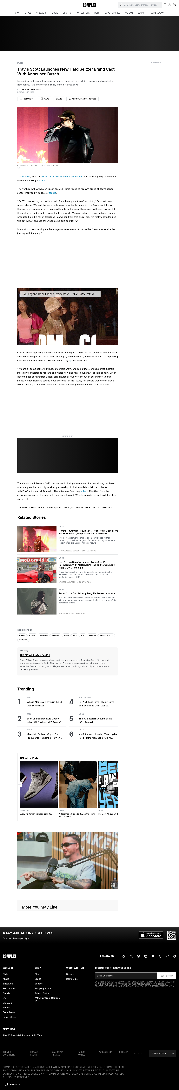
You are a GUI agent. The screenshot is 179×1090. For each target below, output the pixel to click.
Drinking (44, 635)
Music (20, 63)
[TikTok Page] (167, 956)
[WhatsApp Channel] (138, 956)
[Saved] (165, 5)
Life (5, 998)
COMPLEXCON (157, 13)
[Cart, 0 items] (174, 5)
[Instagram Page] (145, 956)
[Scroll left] (19, 784)
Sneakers (24, 811)
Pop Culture (85, 697)
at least (84, 491)
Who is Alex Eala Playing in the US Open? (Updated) (45, 704)
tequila (52, 192)
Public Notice (81, 1053)
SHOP (17, 13)
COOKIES (138, 1053)
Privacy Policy (140, 986)
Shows (6, 1007)
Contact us (72, 978)
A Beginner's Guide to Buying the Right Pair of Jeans (77, 815)
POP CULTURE (83, 13)
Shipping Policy (43, 988)
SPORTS (67, 13)
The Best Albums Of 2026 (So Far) (113, 814)
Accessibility (106, 1052)
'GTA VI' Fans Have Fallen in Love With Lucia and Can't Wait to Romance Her (96, 704)
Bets (29, 697)
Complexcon (9, 1012)
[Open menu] (5, 5)
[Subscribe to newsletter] (166, 975)
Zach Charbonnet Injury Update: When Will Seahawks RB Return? (44, 720)
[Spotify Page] (174, 956)
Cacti (42, 180)
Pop (75, 635)
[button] (162, 1053)
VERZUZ (129, 13)
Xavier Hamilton (67, 582)
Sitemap (123, 1052)
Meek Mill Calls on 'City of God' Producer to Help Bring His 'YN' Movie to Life (43, 736)
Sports (6, 993)
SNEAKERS (41, 13)
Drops (38, 978)
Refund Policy (42, 993)
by (70, 360)
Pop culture (9, 988)
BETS (96, 13)
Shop (37, 974)
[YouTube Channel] (153, 956)
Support (39, 983)
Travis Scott (23, 176)
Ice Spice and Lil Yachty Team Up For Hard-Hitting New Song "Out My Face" (98, 736)
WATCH (141, 13)
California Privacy (57, 1053)
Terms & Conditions (9, 1053)
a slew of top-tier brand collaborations (61, 176)
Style (61, 811)
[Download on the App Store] (151, 935)
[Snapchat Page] (160, 956)
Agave (22, 635)
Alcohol (23, 640)
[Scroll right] (115, 784)
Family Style (9, 1017)
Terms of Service (160, 986)
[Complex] (89, 5)
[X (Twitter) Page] (131, 956)
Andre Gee (63, 614)
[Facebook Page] (124, 956)
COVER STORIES (112, 13)
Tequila (56, 635)
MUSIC (55, 13)
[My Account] (169, 5)
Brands (92, 635)
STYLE (28, 13)
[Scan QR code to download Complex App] (171, 935)
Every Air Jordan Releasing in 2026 (36, 814)
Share (59, 99)
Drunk (32, 635)
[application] (67, 316)
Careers (70, 974)
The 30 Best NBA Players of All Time (22, 1035)
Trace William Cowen (69, 551)
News (66, 635)
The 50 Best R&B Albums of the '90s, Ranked (95, 720)
